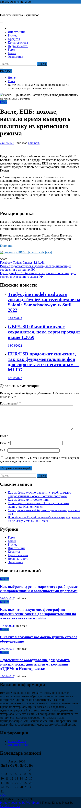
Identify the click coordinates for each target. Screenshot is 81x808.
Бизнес (12, 35)
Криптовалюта (18, 42)
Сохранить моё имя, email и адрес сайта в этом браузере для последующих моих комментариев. (39, 459)
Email (5, 443)
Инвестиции (16, 32)
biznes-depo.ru (9, 8)
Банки (12, 53)
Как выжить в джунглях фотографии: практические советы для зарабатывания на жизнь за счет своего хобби (38, 613)
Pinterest (28, 262)
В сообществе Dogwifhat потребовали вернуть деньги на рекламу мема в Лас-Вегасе (44, 519)
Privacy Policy (17, 741)
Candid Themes (10, 806)
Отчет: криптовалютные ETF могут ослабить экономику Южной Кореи (38, 504)
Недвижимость (18, 46)
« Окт (4, 795)
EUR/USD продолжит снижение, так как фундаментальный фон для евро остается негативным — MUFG (43, 361)
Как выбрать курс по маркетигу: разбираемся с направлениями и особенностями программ (39, 494)
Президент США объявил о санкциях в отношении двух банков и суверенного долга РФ (38, 274)
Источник (6, 245)
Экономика (15, 56)
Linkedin (39, 262)
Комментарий (10, 403)
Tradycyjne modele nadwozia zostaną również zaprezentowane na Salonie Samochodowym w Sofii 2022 (44, 302)
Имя (4, 435)
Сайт (3, 450)
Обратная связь (18, 744)
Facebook (6, 262)
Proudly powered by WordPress (20, 802)
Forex (11, 49)
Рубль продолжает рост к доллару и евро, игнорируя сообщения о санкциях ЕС (35, 267)
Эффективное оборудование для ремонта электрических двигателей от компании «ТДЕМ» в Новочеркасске (35, 664)
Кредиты (14, 39)
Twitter (18, 262)
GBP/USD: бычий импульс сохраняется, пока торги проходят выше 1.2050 (44, 332)
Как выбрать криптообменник (28, 499)
